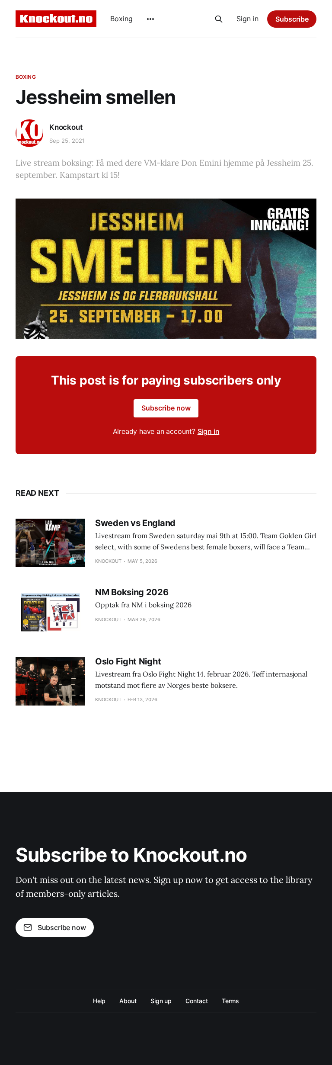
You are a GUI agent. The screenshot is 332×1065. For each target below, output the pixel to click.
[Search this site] (218, 19)
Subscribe (292, 19)
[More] (150, 19)
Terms (230, 1000)
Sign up (161, 1000)
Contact (196, 1000)
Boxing (121, 18)
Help (99, 1000)
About (128, 1000)
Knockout (66, 127)
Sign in (247, 18)
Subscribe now (166, 408)
